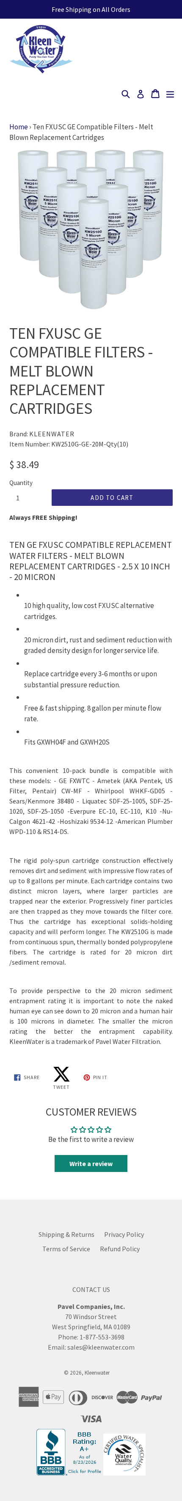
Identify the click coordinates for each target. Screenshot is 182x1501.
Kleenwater (97, 1372)
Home (18, 126)
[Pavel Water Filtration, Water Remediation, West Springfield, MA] (69, 1473)
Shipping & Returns (66, 1234)
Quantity (21, 483)
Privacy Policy (124, 1234)
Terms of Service (66, 1248)
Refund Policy (120, 1248)
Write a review (91, 1163)
